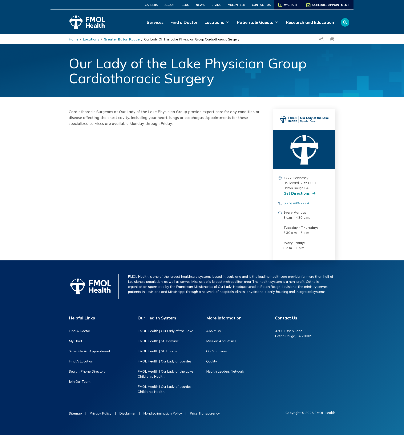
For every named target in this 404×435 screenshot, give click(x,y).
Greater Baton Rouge (122, 39)
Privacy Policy (101, 413)
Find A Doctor (79, 331)
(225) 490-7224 (296, 203)
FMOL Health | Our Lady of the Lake (165, 331)
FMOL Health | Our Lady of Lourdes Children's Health (164, 389)
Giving (216, 5)
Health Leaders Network (225, 371)
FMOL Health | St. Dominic (158, 341)
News (200, 5)
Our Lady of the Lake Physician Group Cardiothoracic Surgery (192, 39)
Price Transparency (205, 413)
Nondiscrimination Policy (162, 413)
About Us (213, 331)
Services (155, 22)
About (170, 5)
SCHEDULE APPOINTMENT (330, 5)
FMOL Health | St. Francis (157, 351)
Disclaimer (127, 413)
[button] (303, 193)
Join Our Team (79, 381)
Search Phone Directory (87, 371)
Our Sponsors (216, 351)
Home (73, 39)
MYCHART (291, 5)
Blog (185, 5)
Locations (91, 39)
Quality (211, 361)
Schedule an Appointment (89, 351)
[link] (217, 22)
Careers (151, 5)
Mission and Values (221, 341)
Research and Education (310, 22)
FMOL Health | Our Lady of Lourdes (164, 361)
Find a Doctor (184, 22)
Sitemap (75, 413)
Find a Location (81, 361)
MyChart (75, 341)
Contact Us (261, 5)
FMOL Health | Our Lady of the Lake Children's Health (165, 373)
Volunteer (236, 5)
